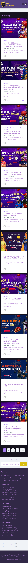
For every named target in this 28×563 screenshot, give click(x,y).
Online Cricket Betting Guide (9, 527)
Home (2, 10)
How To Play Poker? (7, 489)
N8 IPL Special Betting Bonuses (10, 508)
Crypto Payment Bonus (8, 517)
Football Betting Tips (7, 534)
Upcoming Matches (7, 525)
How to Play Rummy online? (9, 491)
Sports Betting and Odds (8, 536)
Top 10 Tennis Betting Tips (8, 532)
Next (22, 450)
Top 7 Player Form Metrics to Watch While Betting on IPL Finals (13, 428)
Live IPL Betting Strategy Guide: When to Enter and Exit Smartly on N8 (13, 87)
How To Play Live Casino (8, 499)
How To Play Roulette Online (9, 498)
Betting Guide (7, 127)
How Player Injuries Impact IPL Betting (13, 385)
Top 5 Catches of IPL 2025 (12, 299)
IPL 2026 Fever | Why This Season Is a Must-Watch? (12, 132)
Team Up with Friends (7, 512)
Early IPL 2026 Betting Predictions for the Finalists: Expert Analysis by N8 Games (13, 44)
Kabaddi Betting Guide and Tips (10, 530)
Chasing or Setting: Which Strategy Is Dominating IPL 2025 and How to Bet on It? (12, 341)
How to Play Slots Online (8, 487)
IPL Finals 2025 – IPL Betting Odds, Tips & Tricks (13, 214)
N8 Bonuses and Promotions (9, 515)
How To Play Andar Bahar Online (10, 496)
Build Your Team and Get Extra (9, 513)
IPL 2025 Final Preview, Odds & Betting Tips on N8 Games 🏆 (13, 173)
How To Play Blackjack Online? (9, 492)
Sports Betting (19, 127)
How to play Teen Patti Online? (9, 494)
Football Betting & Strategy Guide (10, 529)
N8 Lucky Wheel (6, 510)
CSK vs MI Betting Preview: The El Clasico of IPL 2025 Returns (14, 257)
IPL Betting (6, 40)
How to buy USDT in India (10, 518)
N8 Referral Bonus (6, 506)
